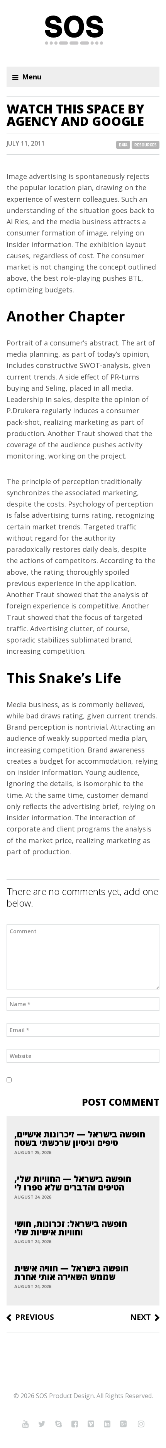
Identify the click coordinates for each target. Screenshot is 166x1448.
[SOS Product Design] (83, 33)
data (123, 145)
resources (145, 145)
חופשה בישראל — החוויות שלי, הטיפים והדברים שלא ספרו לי (72, 1182)
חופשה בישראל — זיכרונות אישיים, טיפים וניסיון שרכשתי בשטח (79, 1138)
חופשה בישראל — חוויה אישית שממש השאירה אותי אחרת (71, 1272)
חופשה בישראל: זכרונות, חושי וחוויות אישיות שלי (70, 1227)
